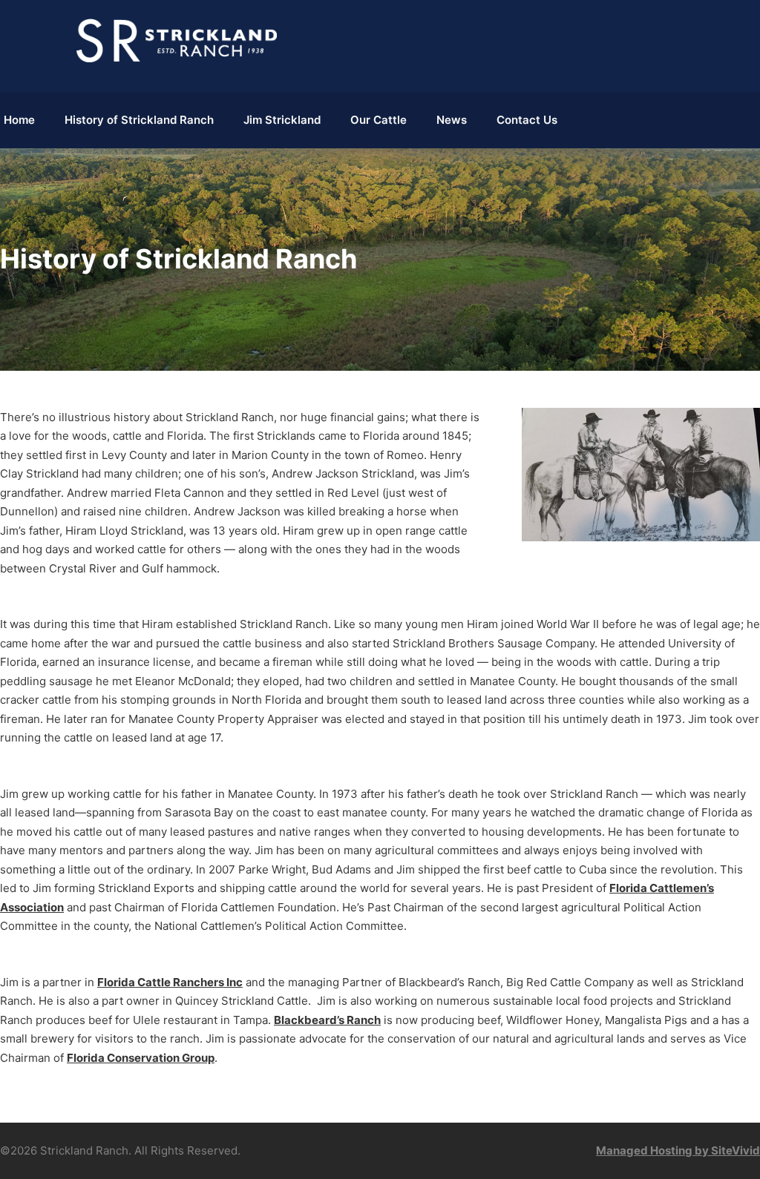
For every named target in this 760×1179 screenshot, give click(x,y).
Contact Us (527, 120)
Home (19, 120)
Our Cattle (378, 120)
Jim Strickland (282, 120)
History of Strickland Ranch (139, 120)
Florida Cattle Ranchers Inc (170, 982)
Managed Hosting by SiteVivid (678, 1150)
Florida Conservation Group (140, 1058)
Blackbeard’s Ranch (327, 1020)
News (451, 120)
